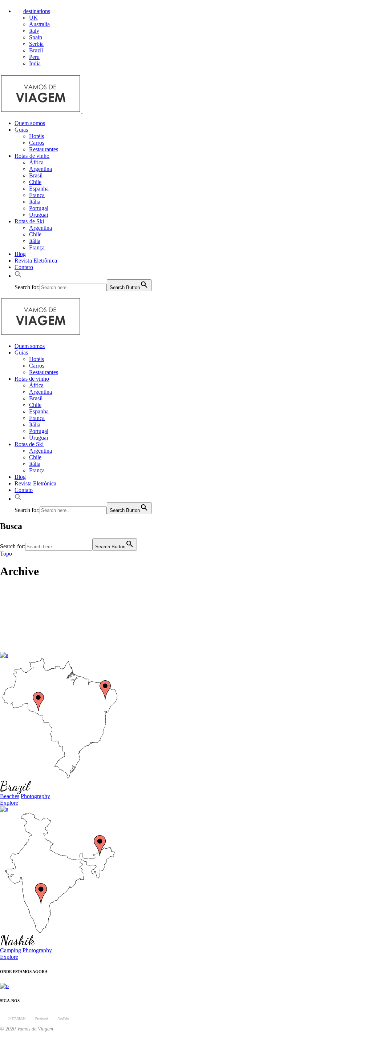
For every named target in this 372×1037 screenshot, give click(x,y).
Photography (35, 796)
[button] (18, 276)
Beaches (9, 796)
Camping (10, 950)
